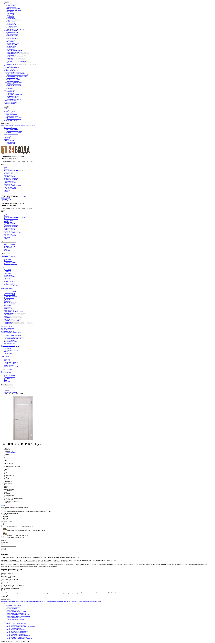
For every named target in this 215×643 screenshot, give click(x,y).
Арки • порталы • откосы (11, 172)
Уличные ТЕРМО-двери (11, 70)
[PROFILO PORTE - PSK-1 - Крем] (23, 440)
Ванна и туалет (18, 53)
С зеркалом (10, 41)
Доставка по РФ (14, 601)
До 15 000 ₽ (10, 13)
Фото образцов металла (14, 628)
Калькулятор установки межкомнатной (18, 614)
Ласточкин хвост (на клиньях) (16, 73)
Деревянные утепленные (11, 178)
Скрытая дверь (21, 62)
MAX (10, 199)
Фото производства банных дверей (17, 623)
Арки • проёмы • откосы (11, 4)
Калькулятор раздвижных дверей (16, 611)
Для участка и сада (9, 90)
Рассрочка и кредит (51, 601)
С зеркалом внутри (12, 26)
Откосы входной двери (14, 10)
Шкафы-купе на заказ (10, 100)
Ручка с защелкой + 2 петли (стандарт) (20, 526)
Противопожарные (9, 176)
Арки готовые (11, 7)
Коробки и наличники (13, 79)
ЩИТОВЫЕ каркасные (14, 84)
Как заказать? (8, 247)
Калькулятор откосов (13, 610)
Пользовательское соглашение (85, 601)
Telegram (4, 199)
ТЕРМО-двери (8, 175)
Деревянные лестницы (10, 102)
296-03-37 (24, 196)
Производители (5, 601)
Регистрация (11, 143)
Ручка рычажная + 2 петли (19, 537)
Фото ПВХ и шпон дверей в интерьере (18, 635)
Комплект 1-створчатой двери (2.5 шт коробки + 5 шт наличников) (29, 511)
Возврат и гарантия (39, 601)
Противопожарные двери (11, 67)
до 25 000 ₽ (10, 15)
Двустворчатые (11, 88)
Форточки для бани (13, 81)
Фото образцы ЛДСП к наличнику (17, 629)
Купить (3, 549)
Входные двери (8, 11)
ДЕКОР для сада (12, 97)
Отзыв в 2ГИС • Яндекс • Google (66, 601)
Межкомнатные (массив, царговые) (17, 75)
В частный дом (11, 23)
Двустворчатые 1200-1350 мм (15, 29)
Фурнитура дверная (9, 65)
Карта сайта (97, 601)
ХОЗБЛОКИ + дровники (14, 94)
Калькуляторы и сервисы (11, 120)
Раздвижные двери (9, 69)
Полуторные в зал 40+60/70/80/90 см (17, 52)
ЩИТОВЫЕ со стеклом (14, 85)
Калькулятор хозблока (13, 607)
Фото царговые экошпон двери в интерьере (19, 638)
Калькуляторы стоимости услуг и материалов (17, 170)
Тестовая (6, 169)
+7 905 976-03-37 (5, 198)
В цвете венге (11, 49)
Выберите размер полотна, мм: (9, 513)
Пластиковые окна (9, 103)
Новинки (6, 108)
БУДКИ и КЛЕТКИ (13, 96)
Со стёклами (11, 40)
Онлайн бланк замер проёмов (15, 619)
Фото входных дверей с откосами (17, 625)
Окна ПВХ (7, 190)
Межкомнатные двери (10, 30)
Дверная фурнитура (9, 184)
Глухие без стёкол (12, 38)
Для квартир (11, 21)
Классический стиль (13, 43)
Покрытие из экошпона (14, 37)
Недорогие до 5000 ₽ (13, 32)
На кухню (16, 58)
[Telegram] (3, 505)
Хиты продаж (8, 110)
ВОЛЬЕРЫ (10, 91)
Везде (5, 167)
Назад (6, 2)
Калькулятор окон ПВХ (14, 617)
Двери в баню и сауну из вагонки (17, 76)
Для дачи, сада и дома (10, 187)
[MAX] (5, 505)
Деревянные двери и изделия (12, 185)
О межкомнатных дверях (14, 117)
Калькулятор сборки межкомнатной (17, 613)
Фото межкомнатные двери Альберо (17, 631)
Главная (6, 390)
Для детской (17, 55)
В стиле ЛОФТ (11, 46)
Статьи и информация (10, 114)
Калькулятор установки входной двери (18, 616)
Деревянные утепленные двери (13, 82)
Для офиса (16, 59)
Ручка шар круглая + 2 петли (17, 535)
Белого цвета (11, 47)
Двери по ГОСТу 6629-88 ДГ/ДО (16, 61)
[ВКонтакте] (1, 505)
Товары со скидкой (9, 111)
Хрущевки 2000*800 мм (14, 20)
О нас (5, 249)
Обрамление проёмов (13, 8)
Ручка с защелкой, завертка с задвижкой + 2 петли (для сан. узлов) (28, 530)
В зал (15, 56)
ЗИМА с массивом (12, 87)
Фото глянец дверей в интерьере (16, 634)
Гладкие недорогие (12, 34)
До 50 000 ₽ (10, 17)
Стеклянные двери (12, 78)
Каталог (5, 255)
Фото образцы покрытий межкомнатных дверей (21, 626)
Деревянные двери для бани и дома (14, 72)
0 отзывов (7, 449)
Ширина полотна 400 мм (14, 50)
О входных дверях (12, 116)
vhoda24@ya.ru (6, 201)
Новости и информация (14, 119)
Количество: (4, 542)
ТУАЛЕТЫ (10, 93)
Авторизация (11, 142)
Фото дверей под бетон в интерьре (17, 637)
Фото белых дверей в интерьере (16, 632)
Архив (6, 191)
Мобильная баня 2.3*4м (14, 99)
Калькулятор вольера (13, 608)
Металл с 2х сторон (13, 24)
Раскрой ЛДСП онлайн (14, 605)
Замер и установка (9, 244)
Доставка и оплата (9, 246)
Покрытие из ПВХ (12, 35)
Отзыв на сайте (8, 113)
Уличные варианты (12, 27)
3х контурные (11, 18)
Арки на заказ (11, 5)
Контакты (7, 250)
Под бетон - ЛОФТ (12, 44)
